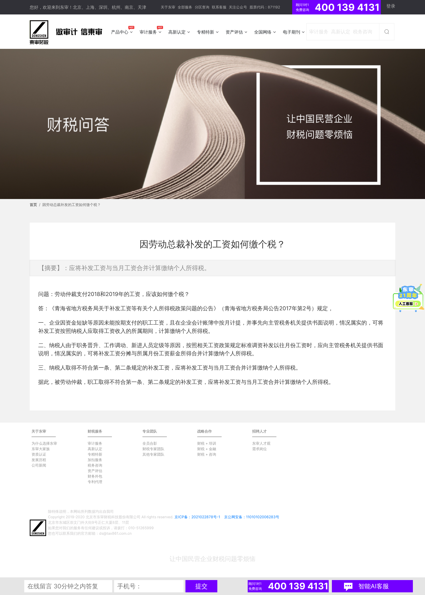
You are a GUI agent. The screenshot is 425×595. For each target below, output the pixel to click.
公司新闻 (39, 465)
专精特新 (95, 454)
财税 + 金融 (206, 449)
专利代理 (95, 482)
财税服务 (95, 431)
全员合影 (149, 443)
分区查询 (202, 7)
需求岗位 (259, 449)
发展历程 (39, 460)
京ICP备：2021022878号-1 (197, 517)
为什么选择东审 (44, 443)
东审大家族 (41, 449)
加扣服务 (95, 460)
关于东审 (168, 7)
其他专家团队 (153, 454)
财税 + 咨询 (206, 454)
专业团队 (149, 431)
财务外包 (95, 476)
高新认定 (95, 449)
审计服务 (95, 443)
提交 (201, 586)
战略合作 (204, 431)
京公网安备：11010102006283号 (251, 517)
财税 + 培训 (206, 443)
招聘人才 (259, 431)
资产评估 (95, 471)
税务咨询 (95, 465)
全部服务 (185, 7)
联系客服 (219, 7)
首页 (33, 204)
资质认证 (39, 454)
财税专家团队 (153, 449)
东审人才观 (261, 443)
